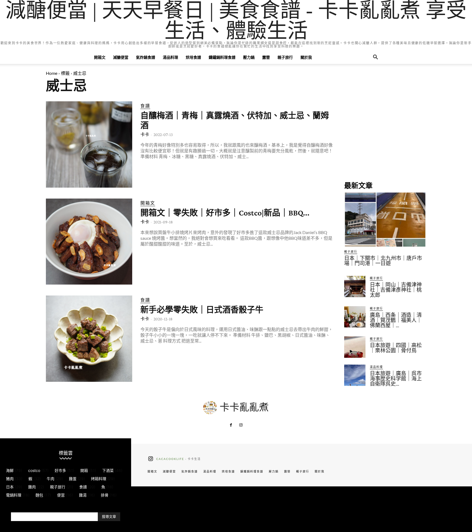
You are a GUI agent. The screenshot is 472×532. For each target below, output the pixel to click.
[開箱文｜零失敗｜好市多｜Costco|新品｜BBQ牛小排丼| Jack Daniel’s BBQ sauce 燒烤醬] (89, 242)
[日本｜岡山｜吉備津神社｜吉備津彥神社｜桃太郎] (354, 286)
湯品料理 (170, 57)
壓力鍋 (249, 57)
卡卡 (144, 134)
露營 (266, 57)
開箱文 (99, 57)
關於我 (306, 57)
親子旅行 (285, 57)
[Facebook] (231, 425)
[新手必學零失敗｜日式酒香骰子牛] (89, 338)
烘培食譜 (193, 57)
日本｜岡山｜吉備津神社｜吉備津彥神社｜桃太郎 (396, 290)
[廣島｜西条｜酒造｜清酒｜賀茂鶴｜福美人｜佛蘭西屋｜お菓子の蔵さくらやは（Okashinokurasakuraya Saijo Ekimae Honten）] (354, 316)
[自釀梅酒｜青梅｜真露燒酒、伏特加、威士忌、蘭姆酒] (89, 144)
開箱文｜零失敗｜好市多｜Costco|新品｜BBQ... (224, 212)
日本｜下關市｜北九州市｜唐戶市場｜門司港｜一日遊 (383, 260)
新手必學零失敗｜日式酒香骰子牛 (201, 309)
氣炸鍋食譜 (145, 57)
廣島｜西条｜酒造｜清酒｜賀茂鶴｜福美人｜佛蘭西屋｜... (396, 320)
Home (51, 73)
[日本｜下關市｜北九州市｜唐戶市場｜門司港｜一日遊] (385, 220)
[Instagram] (241, 425)
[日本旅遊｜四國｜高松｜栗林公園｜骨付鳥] (354, 347)
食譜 (145, 105)
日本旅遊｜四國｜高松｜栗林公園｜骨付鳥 (396, 347)
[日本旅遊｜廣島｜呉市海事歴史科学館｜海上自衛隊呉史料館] (354, 375)
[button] (375, 57)
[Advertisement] (385, 135)
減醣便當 (120, 57)
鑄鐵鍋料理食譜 (222, 57)
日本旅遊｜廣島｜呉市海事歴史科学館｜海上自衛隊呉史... (396, 379)
